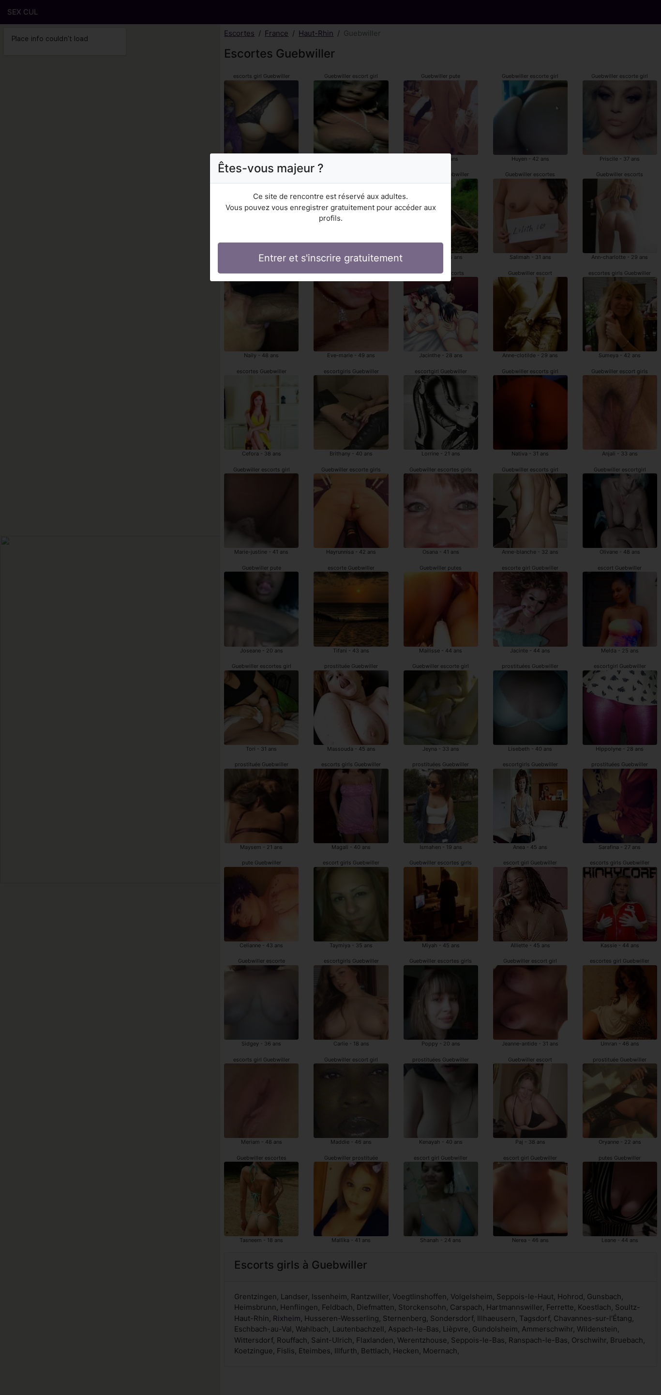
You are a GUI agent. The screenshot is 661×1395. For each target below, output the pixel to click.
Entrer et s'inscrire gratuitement (330, 258)
